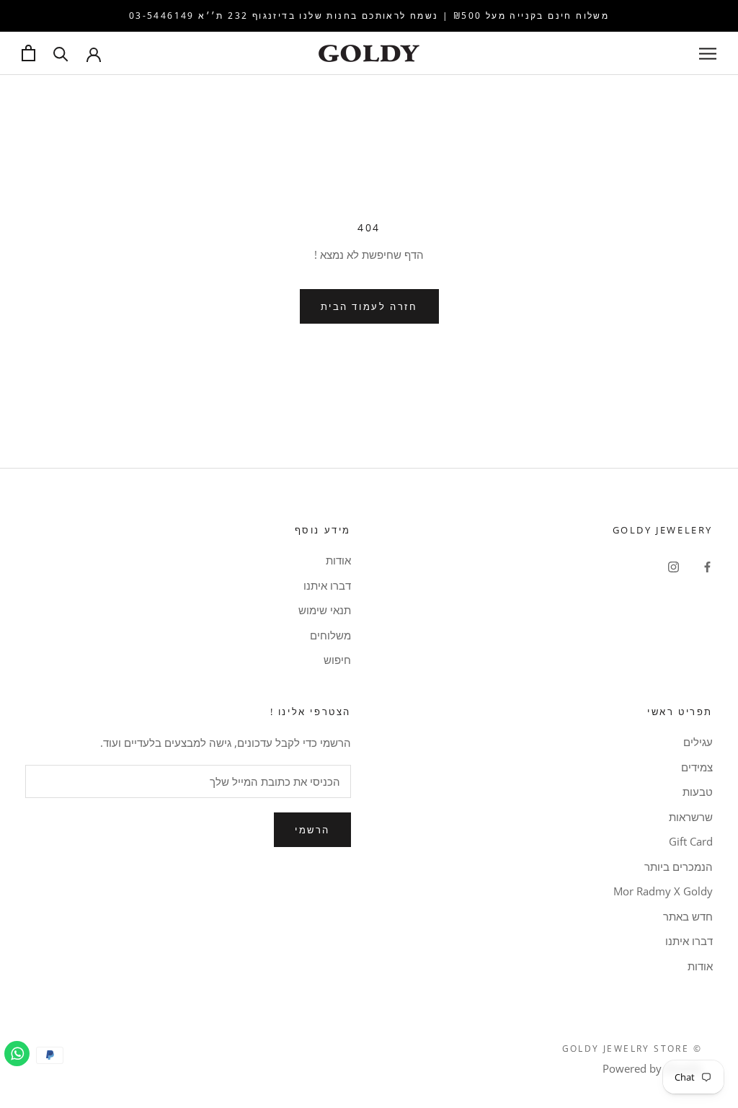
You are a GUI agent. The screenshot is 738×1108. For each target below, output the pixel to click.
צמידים (697, 767)
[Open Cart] (28, 53)
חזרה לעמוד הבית (369, 306)
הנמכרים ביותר (678, 866)
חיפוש (337, 659)
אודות (338, 560)
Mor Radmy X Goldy (663, 891)
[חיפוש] (60, 53)
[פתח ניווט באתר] (707, 53)
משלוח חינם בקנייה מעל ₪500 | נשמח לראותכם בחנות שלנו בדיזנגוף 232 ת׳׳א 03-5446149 (369, 15)
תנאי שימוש (324, 610)
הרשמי (312, 829)
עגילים (698, 742)
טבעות (698, 791)
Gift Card (691, 841)
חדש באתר (688, 916)
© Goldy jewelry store (632, 1048)
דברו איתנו (327, 585)
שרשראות (691, 817)
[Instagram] (673, 566)
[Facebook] (707, 566)
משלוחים (330, 635)
